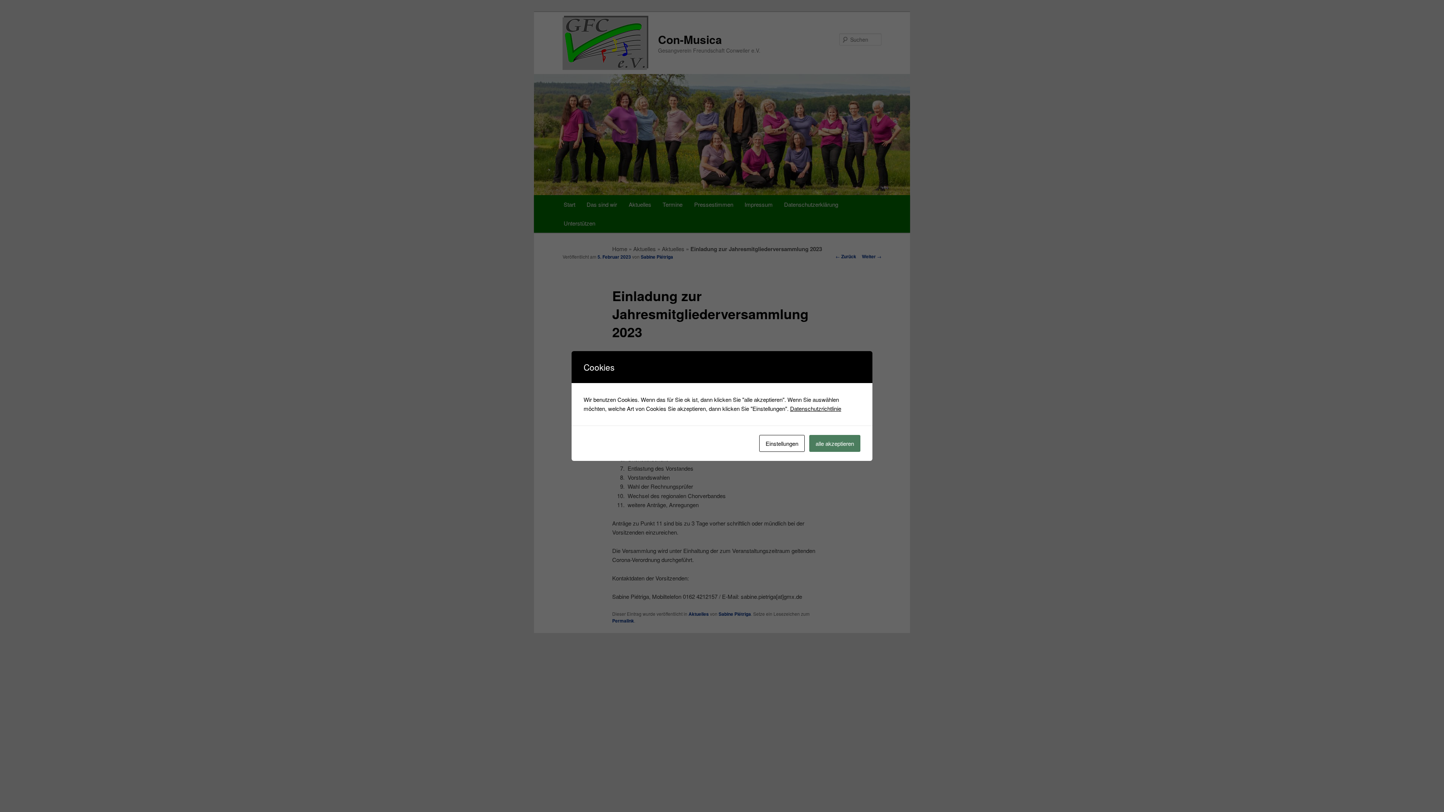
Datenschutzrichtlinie (815, 408)
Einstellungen (782, 443)
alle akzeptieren (835, 443)
